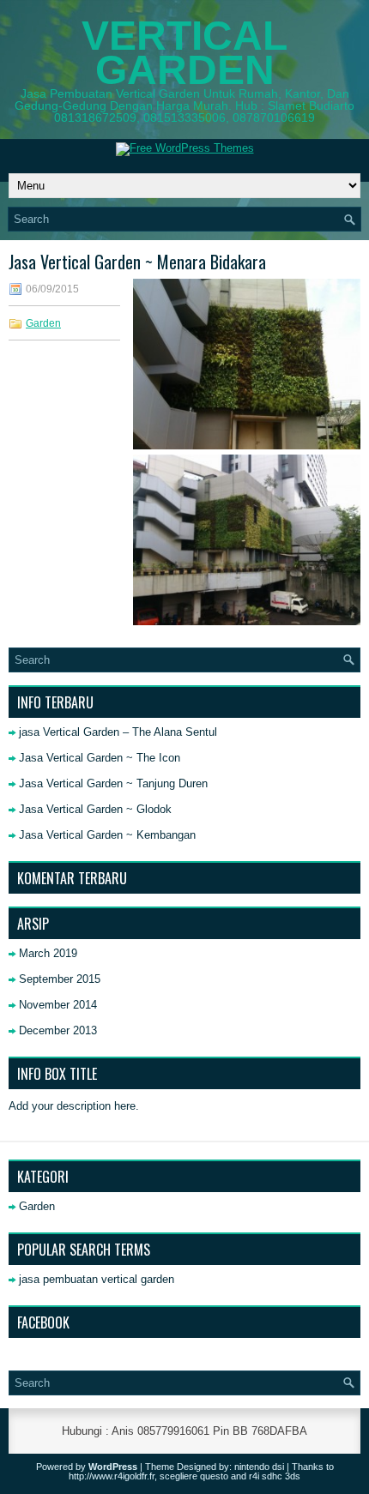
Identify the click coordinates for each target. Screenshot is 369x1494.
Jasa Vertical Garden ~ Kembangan (107, 834)
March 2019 (48, 953)
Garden (43, 323)
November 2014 (58, 1004)
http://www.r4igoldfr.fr (111, 1476)
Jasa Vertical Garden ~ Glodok (95, 809)
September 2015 (59, 979)
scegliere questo (194, 1476)
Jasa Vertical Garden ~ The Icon (99, 757)
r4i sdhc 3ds (274, 1476)
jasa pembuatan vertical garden (96, 1279)
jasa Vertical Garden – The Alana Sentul (118, 732)
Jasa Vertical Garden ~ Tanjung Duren (113, 783)
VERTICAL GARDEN (184, 53)
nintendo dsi (259, 1466)
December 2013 (58, 1030)
